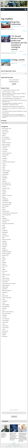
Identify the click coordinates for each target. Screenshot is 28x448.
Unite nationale (5, 331)
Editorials (4, 190)
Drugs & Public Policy (6, 184)
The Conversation (5, 318)
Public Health (4, 281)
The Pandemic (5, 322)
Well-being (4, 332)
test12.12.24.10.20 (17, 446)
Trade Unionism (5, 325)
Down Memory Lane (6, 183)
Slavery (3, 299)
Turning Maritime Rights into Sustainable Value (11, 98)
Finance (3, 209)
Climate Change (5, 154)
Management (4, 250)
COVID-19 (4, 165)
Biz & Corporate (5, 137)
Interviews (4, 234)
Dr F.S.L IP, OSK (14, 61)
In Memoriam (4, 230)
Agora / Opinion (5, 131)
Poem (3, 272)
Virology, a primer (18, 60)
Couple (3, 163)
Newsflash (4, 262)
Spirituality (4, 308)
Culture (3, 167)
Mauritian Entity (5, 112)
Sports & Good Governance (7, 311)
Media (3, 257)
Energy (3, 197)
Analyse (3, 135)
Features (4, 207)
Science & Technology (6, 297)
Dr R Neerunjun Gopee (15, 26)
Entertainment (5, 198)
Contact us (9, 446)
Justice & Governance (6, 239)
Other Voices (4, 271)
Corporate (4, 160)
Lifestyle (3, 248)
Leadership (4, 246)
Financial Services (5, 211)
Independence (5, 232)
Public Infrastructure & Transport (8, 283)
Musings (4, 258)
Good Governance (5, 220)
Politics (3, 276)
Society (3, 302)
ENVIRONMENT (5, 200)
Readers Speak (5, 287)
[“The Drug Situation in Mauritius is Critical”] (5, 428)
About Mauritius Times (6, 128)
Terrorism (4, 317)
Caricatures (4, 147)
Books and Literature (6, 139)
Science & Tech (5, 295)
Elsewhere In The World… (7, 195)
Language (4, 241)
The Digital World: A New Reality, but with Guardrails (12, 106)
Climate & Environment (6, 153)
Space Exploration (5, 306)
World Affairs (4, 336)
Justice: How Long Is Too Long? (8, 91)
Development (4, 177)
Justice (3, 237)
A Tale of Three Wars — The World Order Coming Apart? (13, 96)
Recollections (4, 288)
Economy (4, 186)
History (3, 228)
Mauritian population (6, 253)
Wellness (4, 334)
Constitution (4, 158)
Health (3, 225)
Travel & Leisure (5, 327)
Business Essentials (6, 144)
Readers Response (6, 285)
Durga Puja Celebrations (16, 23)
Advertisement (5, 130)
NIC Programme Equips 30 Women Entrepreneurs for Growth (14, 111)
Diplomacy (4, 181)
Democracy (4, 176)
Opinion (3, 269)
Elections (4, 193)
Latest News (4, 243)
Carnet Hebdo (5, 149)
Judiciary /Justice (5, 235)
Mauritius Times (14, 51)
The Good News (5, 320)
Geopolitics (4, 218)
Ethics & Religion (5, 206)
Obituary (4, 264)
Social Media (4, 301)
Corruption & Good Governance (8, 161)
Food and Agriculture (6, 214)
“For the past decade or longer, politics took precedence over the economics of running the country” (19, 42)
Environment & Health (6, 204)
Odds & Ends (4, 265)
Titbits (3, 324)
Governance (4, 221)
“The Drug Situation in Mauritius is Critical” (10, 90)
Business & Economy (6, 142)
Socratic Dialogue (5, 304)
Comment (4, 156)
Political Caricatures (6, 274)
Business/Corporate (6, 146)
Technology (4, 315)
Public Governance (6, 280)
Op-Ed (3, 267)
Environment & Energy (6, 202)
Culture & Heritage (6, 170)
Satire (3, 294)
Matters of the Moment (7, 251)
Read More (25, 30)
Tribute (3, 329)
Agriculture (4, 133)
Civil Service (4, 151)
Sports (3, 310)
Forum (3, 216)
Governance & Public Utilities (8, 223)
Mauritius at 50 (5, 255)
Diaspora (4, 179)
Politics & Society (5, 278)
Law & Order (4, 244)
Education (4, 191)
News (3, 260)
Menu (3, 9)
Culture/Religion (5, 172)
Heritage (4, 227)
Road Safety (4, 292)
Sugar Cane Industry (6, 313)
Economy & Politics (6, 188)
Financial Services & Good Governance (9, 213)
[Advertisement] (14, 12)
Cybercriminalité (5, 174)
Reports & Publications (6, 290)
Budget (3, 140)
